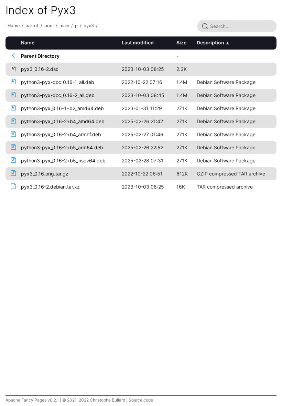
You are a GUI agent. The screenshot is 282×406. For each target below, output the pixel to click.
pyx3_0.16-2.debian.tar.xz (50, 187)
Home (14, 25)
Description (210, 42)
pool (49, 25)
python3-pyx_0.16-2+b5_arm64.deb (62, 147)
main (64, 25)
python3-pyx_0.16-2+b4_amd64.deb (63, 121)
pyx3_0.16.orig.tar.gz (44, 174)
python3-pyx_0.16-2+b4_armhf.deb (61, 134)
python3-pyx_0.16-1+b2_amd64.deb (62, 108)
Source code (141, 400)
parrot (32, 25)
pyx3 (89, 25)
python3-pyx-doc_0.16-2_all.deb (58, 95)
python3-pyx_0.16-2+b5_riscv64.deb (63, 160)
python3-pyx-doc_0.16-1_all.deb (57, 82)
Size (181, 42)
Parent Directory (40, 56)
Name (27, 42)
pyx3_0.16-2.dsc (39, 69)
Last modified (138, 42)
